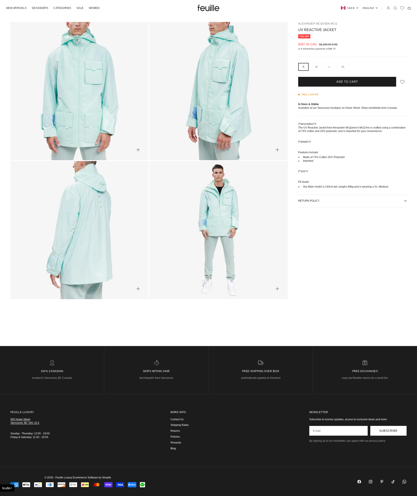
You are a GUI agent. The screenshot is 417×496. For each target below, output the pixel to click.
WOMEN (94, 8)
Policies (175, 436)
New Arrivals (16, 8)
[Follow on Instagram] (370, 482)
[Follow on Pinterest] (382, 482)
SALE (80, 8)
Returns (175, 430)
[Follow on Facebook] (359, 482)
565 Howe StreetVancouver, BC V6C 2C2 (24, 421)
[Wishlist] (402, 8)
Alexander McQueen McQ (317, 23)
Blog (173, 448)
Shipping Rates (179, 425)
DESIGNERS (40, 8)
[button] (7, 488)
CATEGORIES (62, 8)
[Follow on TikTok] (393, 482)
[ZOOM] (138, 149)
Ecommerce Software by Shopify (92, 477)
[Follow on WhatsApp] (404, 482)
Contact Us (177, 419)
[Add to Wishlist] (402, 82)
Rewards (175, 442)
